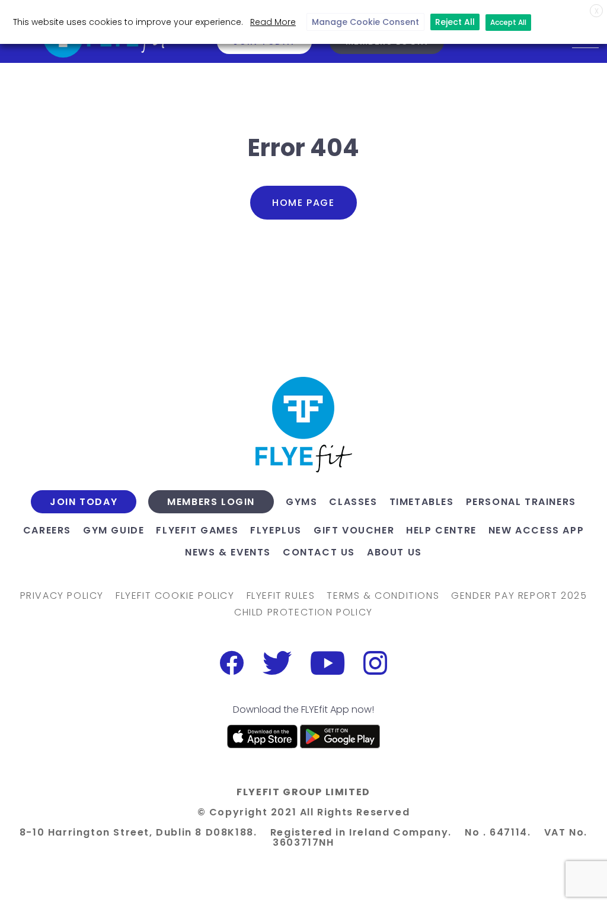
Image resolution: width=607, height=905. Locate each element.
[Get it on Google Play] (340, 736)
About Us (394, 552)
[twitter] (277, 662)
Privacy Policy (62, 595)
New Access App (536, 530)
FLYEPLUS (276, 530)
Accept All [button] (508, 22)
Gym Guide (113, 530)
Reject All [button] (455, 22)
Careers (47, 530)
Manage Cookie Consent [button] (365, 22)
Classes (353, 502)
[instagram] (375, 662)
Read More (273, 22)
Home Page (303, 202)
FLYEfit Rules (281, 595)
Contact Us (319, 552)
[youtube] (327, 662)
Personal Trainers (521, 502)
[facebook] (231, 662)
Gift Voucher (354, 530)
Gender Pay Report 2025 (519, 595)
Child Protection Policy (303, 612)
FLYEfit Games (197, 530)
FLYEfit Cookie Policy (175, 595)
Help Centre (441, 530)
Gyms (301, 502)
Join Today (83, 502)
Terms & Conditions (383, 595)
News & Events (228, 552)
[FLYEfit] (303, 424)
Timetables (421, 502)
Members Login (211, 502)
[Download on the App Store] (262, 736)
